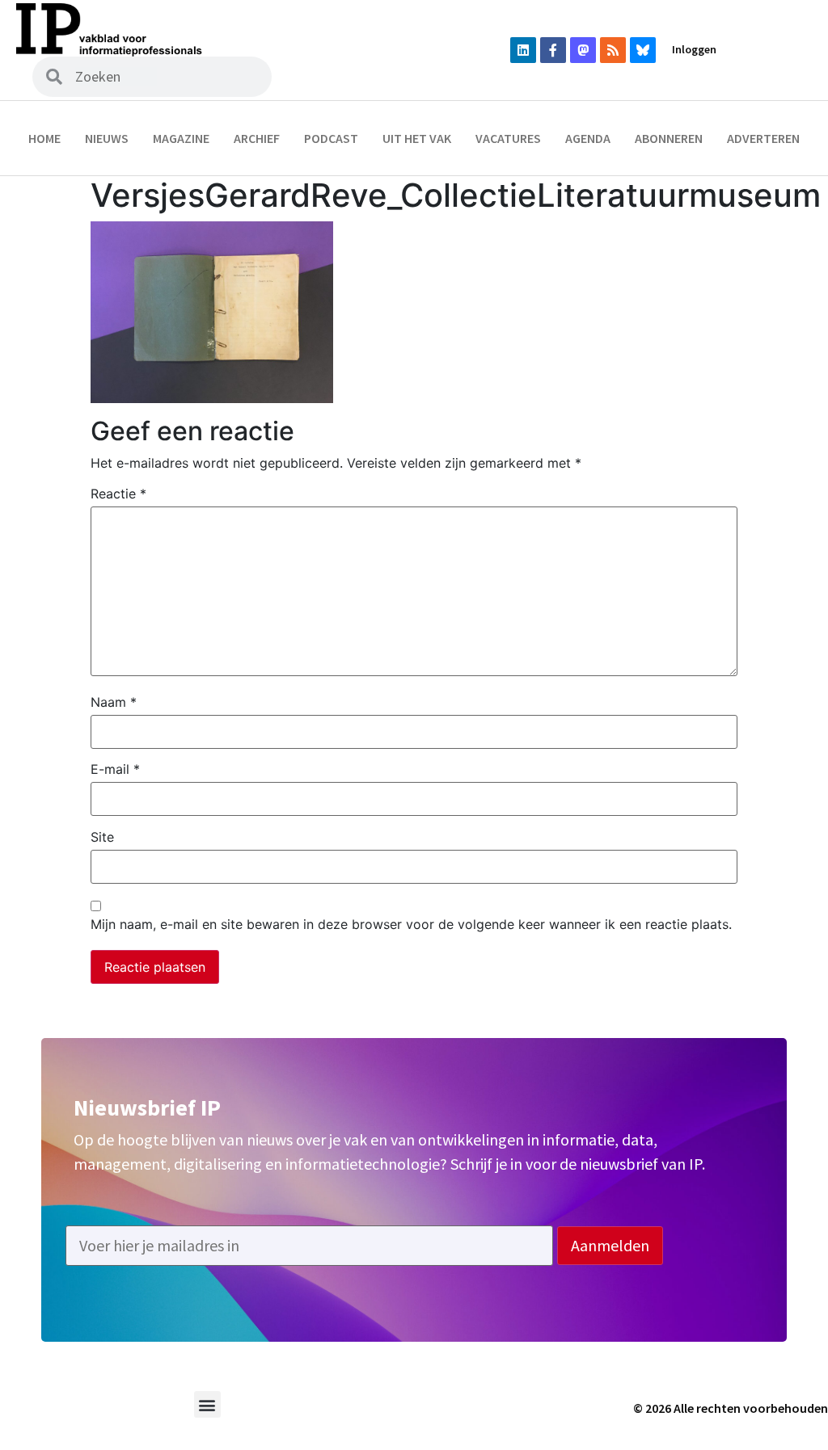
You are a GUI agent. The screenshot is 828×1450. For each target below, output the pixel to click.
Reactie (118, 493)
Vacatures (508, 138)
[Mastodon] (583, 50)
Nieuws (107, 138)
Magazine (181, 138)
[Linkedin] (523, 50)
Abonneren (669, 138)
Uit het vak (416, 138)
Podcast (331, 138)
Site (102, 836)
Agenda (587, 138)
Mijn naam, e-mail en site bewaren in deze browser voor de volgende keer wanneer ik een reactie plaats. (411, 924)
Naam (114, 702)
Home (44, 138)
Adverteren (763, 138)
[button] (207, 1404)
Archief (257, 138)
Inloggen (694, 49)
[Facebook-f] (553, 50)
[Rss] (613, 50)
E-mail (115, 769)
